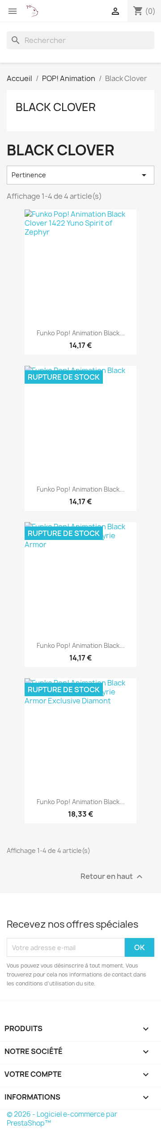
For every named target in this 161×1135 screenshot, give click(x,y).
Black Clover (56, 107)
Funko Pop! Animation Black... (81, 333)
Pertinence (80, 175)
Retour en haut (112, 876)
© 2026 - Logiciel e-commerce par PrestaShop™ (62, 1118)
